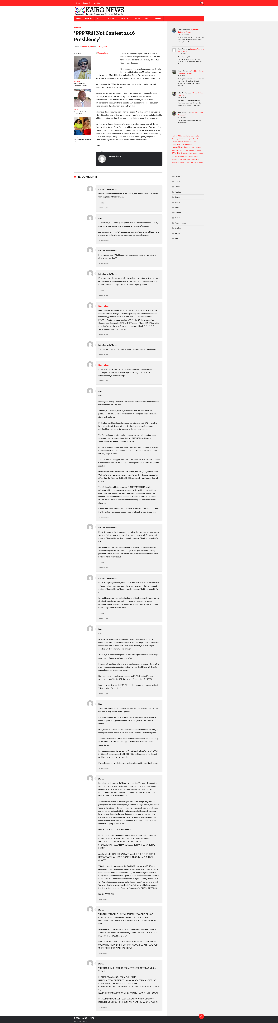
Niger (177, 150)
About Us (97, 3)
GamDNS (83, 1021)
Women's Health (198, 162)
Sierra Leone (175, 159)
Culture (136, 18)
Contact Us (86, 3)
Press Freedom (180, 223)
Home (77, 3)
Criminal (197, 136)
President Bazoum (187, 153)
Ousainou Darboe (189, 150)
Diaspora (189, 139)
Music (173, 150)
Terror (188, 159)
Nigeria (182, 150)
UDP (197, 159)
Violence (182, 162)
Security (196, 156)
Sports (148, 18)
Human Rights (177, 147)
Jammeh (187, 147)
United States (175, 162)
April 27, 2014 (104, 517)
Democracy (175, 139)
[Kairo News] (139, 11)
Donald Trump (196, 139)
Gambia (188, 144)
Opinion (178, 212)
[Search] (202, 3)
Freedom (178, 192)
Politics (88, 18)
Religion (124, 18)
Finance (177, 187)
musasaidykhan (88, 47)
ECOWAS (181, 141)
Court (192, 136)
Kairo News (87, 1018)
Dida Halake (103, 306)
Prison (195, 153)
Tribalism (193, 159)
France (195, 141)
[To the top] (201, 1016)
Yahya (173, 165)
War (191, 162)
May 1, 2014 (103, 899)
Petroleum (198, 150)
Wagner (187, 162)
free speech (176, 144)
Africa (180, 136)
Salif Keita (174, 156)
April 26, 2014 (101, 47)
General (177, 197)
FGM (190, 141)
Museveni (198, 147)
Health (158, 18)
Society (100, 18)
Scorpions (190, 156)
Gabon (183, 144)
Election (186, 141)
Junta (193, 147)
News (78, 18)
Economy (174, 141)
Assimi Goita (186, 136)
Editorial (112, 18)
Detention (182, 139)
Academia (174, 136)
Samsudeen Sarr (182, 156)
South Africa (182, 159)
